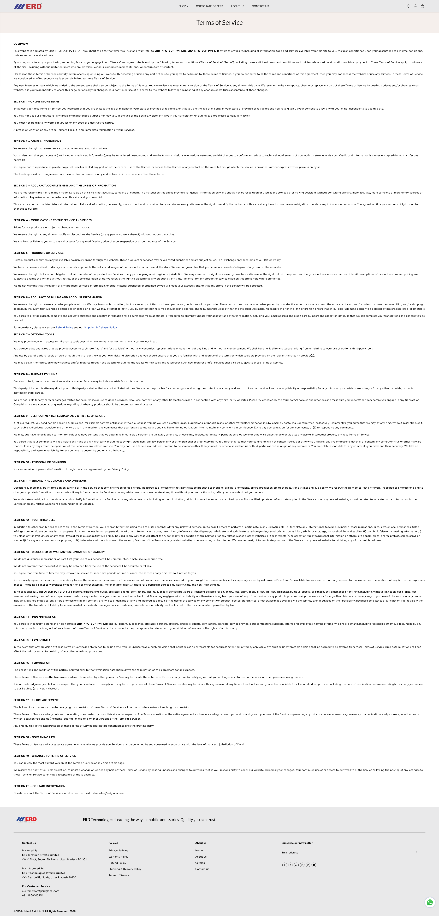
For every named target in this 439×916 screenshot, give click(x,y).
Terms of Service (119, 875)
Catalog (200, 862)
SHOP (183, 6)
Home (199, 850)
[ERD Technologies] (430, 902)
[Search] (409, 6)
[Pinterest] (308, 865)
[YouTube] (314, 865)
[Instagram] (302, 865)
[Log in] (415, 6)
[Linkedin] (296, 865)
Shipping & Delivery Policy (125, 869)
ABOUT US (237, 6)
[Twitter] (290, 865)
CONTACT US (260, 6)
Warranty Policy (118, 856)
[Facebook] (285, 865)
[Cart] (422, 6)
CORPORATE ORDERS (209, 6)
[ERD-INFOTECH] (28, 6)
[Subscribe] (415, 852)
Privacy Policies (118, 850)
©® (44, 911)
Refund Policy (117, 862)
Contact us (202, 869)
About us (201, 856)
